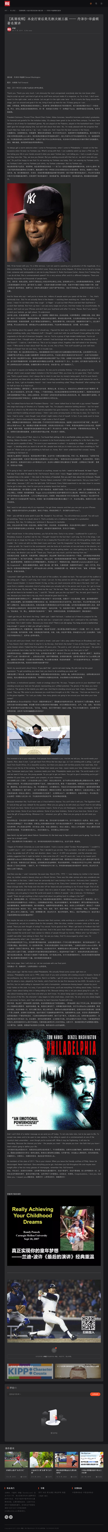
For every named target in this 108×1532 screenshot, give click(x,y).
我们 (46, 1496)
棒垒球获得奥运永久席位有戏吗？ (66, 1471)
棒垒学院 (57, 1492)
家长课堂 (50, 1492)
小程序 (40, 1496)
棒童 (14, 28)
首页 (40, 1492)
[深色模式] (91, 3)
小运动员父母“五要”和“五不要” (41, 1471)
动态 (44, 1492)
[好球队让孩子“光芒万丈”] (16, 1460)
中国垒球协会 (88, 1492)
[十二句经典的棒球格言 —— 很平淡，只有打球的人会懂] (78, 1371)
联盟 (63, 1492)
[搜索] (96, 3)
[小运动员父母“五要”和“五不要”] (41, 1460)
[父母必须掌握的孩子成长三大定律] (91, 1460)
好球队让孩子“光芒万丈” (15, 1470)
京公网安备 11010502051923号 (48, 1528)
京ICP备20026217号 (31, 1528)
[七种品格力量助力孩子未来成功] (30, 1371)
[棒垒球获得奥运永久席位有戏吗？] (66, 1460)
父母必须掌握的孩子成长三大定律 (91, 1471)
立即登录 (95, 1394)
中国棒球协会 (77, 1492)
